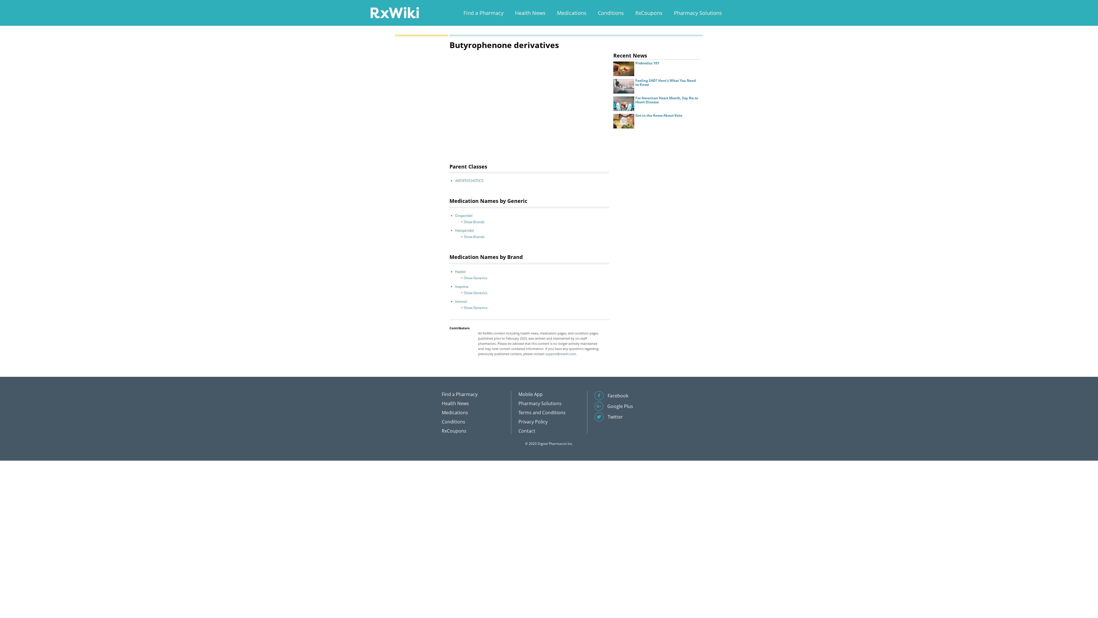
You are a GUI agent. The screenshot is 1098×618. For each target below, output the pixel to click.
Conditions (611, 12)
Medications (571, 12)
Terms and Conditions (542, 412)
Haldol (460, 271)
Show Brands (474, 221)
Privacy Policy (533, 422)
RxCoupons (649, 12)
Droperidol (463, 215)
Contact (526, 431)
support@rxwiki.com (560, 354)
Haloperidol (464, 230)
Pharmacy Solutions (698, 12)
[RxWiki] (394, 12)
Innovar (461, 301)
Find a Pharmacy (484, 12)
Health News (530, 12)
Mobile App (530, 394)
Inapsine (462, 286)
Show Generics (476, 278)
